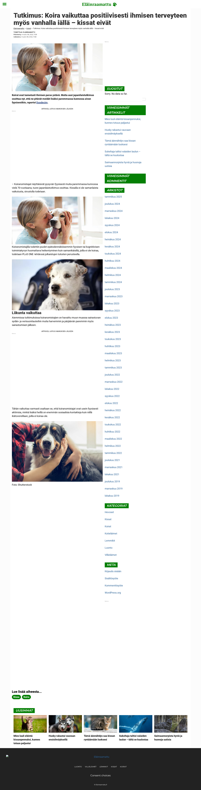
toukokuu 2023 (113, 339)
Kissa (16, 697)
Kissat (108, 519)
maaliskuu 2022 (113, 438)
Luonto (108, 547)
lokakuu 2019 (112, 495)
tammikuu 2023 (113, 367)
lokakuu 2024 (112, 218)
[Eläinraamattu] (99, 4)
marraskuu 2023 (114, 296)
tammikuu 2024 (113, 282)
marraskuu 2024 (114, 210)
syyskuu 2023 (112, 310)
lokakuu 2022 (112, 388)
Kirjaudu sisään (113, 571)
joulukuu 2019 (112, 481)
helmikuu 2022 (113, 445)
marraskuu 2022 (114, 381)
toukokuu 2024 (113, 253)
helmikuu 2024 (113, 275)
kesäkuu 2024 (112, 246)
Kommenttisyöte (114, 585)
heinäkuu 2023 (113, 324)
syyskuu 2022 (112, 396)
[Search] (144, 99)
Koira (26, 697)
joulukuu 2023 (112, 289)
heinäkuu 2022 (113, 410)
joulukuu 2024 (112, 203)
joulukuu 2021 (112, 460)
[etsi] (196, 4)
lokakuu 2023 (112, 303)
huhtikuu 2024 (112, 260)
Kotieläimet (111, 533)
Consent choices (100, 775)
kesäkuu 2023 (112, 332)
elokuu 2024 (111, 232)
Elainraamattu (19, 28)
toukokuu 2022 (113, 424)
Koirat (28, 28)
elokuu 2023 (111, 317)
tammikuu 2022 (113, 453)
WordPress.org (113, 592)
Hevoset (109, 512)
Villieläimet (111, 554)
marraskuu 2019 (114, 488)
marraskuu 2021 (114, 467)
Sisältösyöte (111, 578)
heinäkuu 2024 (113, 239)
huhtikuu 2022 (112, 431)
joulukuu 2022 (112, 374)
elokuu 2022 (111, 403)
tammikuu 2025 (113, 196)
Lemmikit (110, 540)
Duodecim (42, 102)
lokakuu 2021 (112, 474)
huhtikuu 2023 (112, 346)
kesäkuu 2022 (112, 417)
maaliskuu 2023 (113, 353)
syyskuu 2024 (112, 225)
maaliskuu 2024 (113, 267)
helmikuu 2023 (113, 360)
